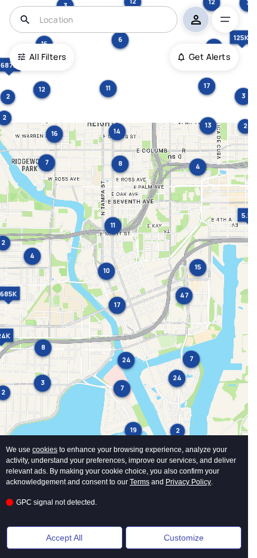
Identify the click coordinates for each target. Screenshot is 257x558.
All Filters (47, 56)
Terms (139, 482)
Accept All (64, 537)
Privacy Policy (188, 482)
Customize (184, 537)
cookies (44, 449)
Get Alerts (209, 56)
